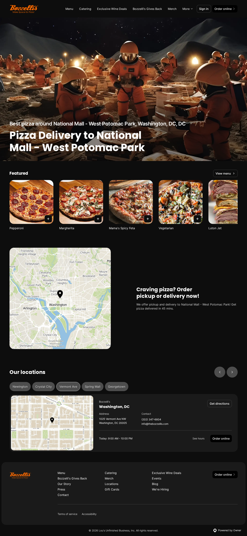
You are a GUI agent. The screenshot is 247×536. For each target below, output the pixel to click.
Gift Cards (112, 489)
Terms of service (67, 514)
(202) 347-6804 (151, 419)
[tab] (20, 386)
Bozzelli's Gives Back (147, 9)
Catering (85, 9)
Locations (111, 484)
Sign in (204, 9)
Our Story (64, 484)
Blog (155, 484)
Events (156, 478)
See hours (198, 438)
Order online (221, 438)
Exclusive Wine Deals (112, 9)
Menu (69, 9)
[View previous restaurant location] (219, 372)
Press (61, 489)
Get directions (219, 403)
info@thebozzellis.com (155, 424)
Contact (63, 495)
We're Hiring (160, 489)
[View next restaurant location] (232, 372)
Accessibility (89, 514)
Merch (172, 9)
